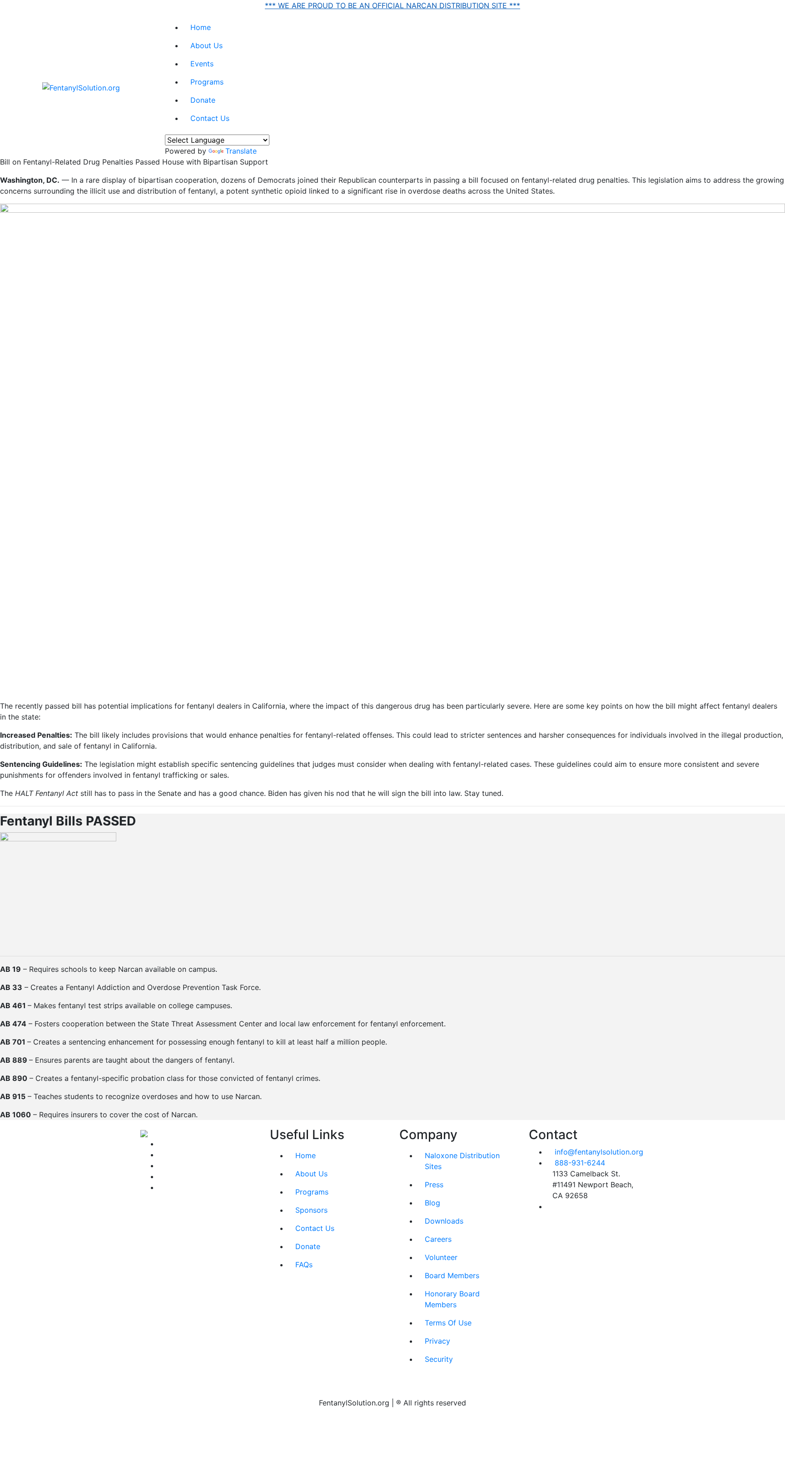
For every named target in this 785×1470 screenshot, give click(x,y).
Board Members (452, 1275)
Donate (202, 100)
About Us (206, 45)
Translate (241, 150)
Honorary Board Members (452, 1299)
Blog (432, 1202)
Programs (207, 81)
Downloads (444, 1220)
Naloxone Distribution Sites (462, 1161)
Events (202, 63)
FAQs (304, 1264)
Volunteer (441, 1257)
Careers (438, 1239)
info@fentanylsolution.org (599, 1151)
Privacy (437, 1340)
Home (200, 27)
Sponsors (311, 1210)
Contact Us (209, 118)
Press (434, 1184)
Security (439, 1359)
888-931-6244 (580, 1162)
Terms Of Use (448, 1322)
